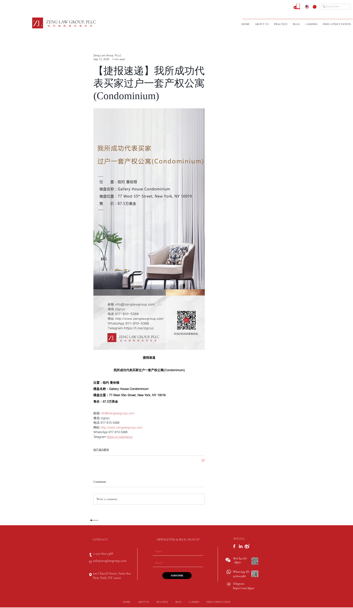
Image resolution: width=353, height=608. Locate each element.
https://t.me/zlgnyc (244, 588)
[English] (306, 6)
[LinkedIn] (240, 546)
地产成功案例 (101, 449)
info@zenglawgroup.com (109, 561)
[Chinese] (313, 6)
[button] (280, 24)
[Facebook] (234, 546)
